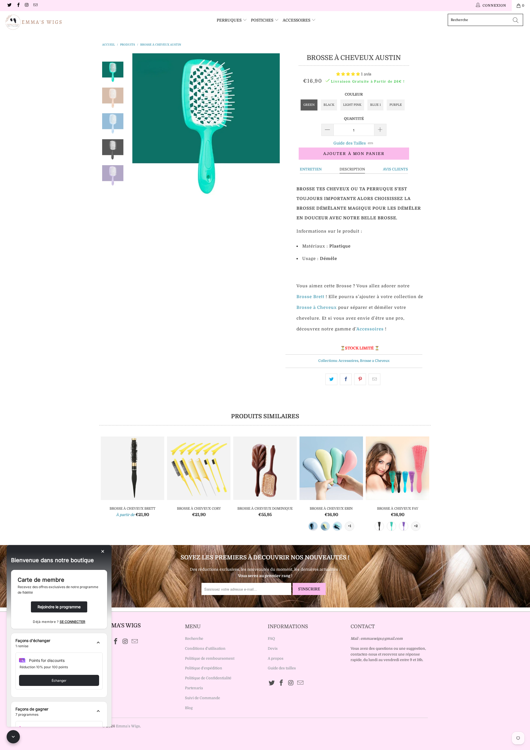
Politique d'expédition (203, 668)
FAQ (271, 638)
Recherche (194, 638)
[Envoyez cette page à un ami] (374, 379)
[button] (348, 74)
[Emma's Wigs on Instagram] (26, 5)
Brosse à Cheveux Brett (132, 468)
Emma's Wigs (128, 726)
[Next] (272, 127)
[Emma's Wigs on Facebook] (17, 5)
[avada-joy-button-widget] (13, 736)
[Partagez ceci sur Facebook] (346, 379)
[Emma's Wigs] (45, 22)
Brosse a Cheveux (374, 361)
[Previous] (140, 127)
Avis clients (395, 169)
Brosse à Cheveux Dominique (265, 468)
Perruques (230, 20)
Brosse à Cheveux (316, 307)
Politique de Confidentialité (208, 678)
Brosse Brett (310, 296)
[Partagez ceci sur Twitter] (331, 379)
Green (309, 105)
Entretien (311, 169)
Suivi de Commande (202, 698)
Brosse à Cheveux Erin (331, 468)
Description (352, 169)
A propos (275, 658)
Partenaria (194, 688)
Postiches (262, 20)
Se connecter (72, 622)
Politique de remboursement (209, 658)
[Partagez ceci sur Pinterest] (360, 379)
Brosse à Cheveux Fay (397, 468)
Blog (189, 708)
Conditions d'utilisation (205, 648)
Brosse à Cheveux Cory (198, 468)
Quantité (354, 119)
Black (329, 105)
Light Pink (352, 105)
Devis (273, 648)
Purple (395, 105)
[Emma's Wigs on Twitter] (9, 5)
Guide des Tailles (349, 143)
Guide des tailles (282, 668)
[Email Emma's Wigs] (35, 5)
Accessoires (297, 20)
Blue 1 (375, 105)
